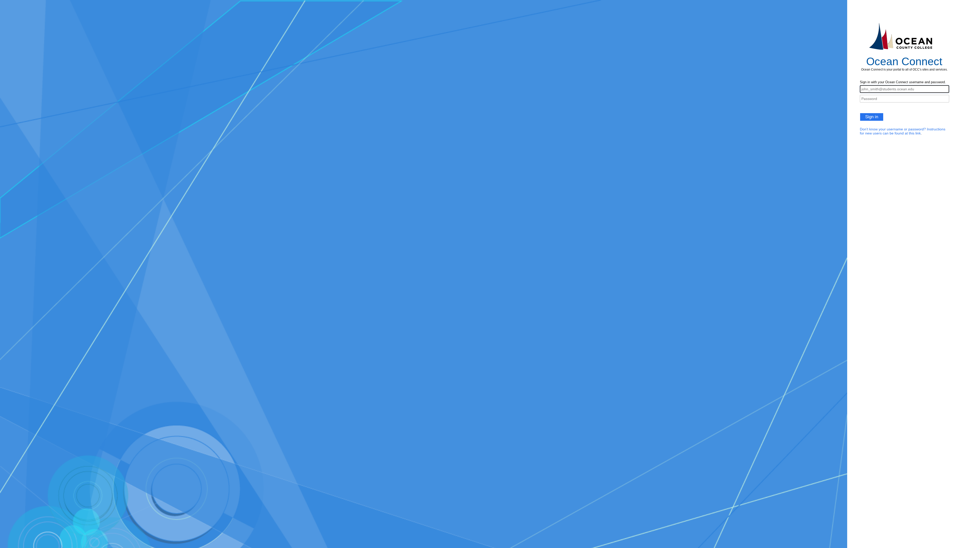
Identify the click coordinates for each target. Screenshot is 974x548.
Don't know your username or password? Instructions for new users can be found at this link (902, 131)
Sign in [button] (871, 116)
